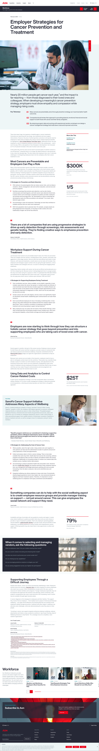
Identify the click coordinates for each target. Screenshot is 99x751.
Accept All (83, 746)
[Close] (97, 747)
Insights (24, 3)
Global (94, 3)
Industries (18, 3)
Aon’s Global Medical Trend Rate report (30, 141)
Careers (78, 3)
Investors (82, 3)
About (29, 3)
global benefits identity (26, 522)
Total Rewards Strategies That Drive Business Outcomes (60, 684)
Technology (69, 734)
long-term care (30, 587)
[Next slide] (31, 691)
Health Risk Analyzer (23, 465)
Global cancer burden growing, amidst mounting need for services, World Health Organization (26, 636)
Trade (68, 732)
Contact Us (72, 3)
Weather (68, 737)
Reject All (75, 746)
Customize (68, 746)
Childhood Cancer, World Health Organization (18, 642)
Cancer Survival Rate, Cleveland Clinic (17, 637)
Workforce (5, 8)
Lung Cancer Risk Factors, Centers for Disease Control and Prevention (23, 638)
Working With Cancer (16, 353)
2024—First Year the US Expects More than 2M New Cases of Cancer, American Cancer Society (27, 643)
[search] (33, 3)
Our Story (36, 732)
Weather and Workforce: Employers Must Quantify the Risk (36, 684)
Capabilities (11, 3)
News (87, 3)
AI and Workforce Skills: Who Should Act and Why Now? (84, 684)
